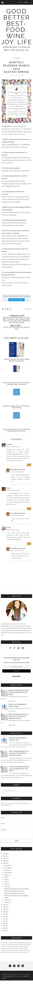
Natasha (9, 444)
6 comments (27, 309)
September (8, 872)
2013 (4, 923)
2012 (4, 926)
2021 (4, 905)
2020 (4, 907)
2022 (4, 863)
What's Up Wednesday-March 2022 (14, 891)
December (8, 865)
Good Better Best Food (18, 470)
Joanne (9, 527)
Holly (20, 129)
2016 (4, 916)
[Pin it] (10, 309)
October (7, 870)
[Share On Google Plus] (8, 309)
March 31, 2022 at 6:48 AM (13, 490)
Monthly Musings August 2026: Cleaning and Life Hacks (18, 692)
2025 (4, 856)
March (6, 886)
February (7, 900)
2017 (4, 914)
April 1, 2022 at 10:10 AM (17, 515)
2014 (4, 921)
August (7, 875)
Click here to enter (16, 300)
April (6, 884)
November (8, 868)
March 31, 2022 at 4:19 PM (13, 530)
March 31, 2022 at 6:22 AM (13, 446)
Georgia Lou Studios (18, 976)
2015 (4, 919)
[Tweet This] (3, 309)
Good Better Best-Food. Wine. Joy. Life (16, 27)
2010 (4, 930)
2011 (4, 928)
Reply (29, 465)
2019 (4, 909)
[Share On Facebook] (5, 309)
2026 (4, 854)
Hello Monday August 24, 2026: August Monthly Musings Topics (18, 716)
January (7, 902)
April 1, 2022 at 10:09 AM (17, 472)
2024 (4, 858)
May (6, 882)
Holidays (16, 58)
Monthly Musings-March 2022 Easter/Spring (16, 889)
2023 (4, 861)
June (6, 879)
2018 (4, 912)
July (6, 877)
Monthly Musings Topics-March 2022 (14, 893)
